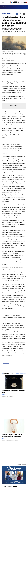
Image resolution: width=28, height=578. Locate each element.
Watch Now (23, 2)
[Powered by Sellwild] (24, 464)
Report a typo (6, 363)
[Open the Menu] (2, 2)
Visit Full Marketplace (21, 373)
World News (7, 13)
